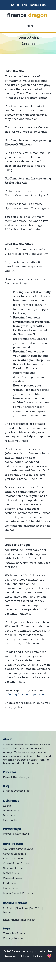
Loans (7, 805)
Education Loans (13, 858)
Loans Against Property (18, 892)
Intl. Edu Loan (19, 5)
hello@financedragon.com (26, 694)
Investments (11, 810)
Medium (8, 912)
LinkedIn (8, 908)
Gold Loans (10, 883)
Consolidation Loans (16, 863)
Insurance (9, 815)
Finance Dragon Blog (16, 790)
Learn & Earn (38, 5)
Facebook (22, 908)
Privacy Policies (13, 938)
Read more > (30, 763)
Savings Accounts (14, 853)
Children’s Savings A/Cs (18, 848)
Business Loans (13, 868)
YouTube (35, 908)
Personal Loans (12, 878)
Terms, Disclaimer (14, 933)
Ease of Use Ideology (16, 777)
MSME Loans (11, 873)
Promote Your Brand (16, 833)
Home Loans (11, 887)
